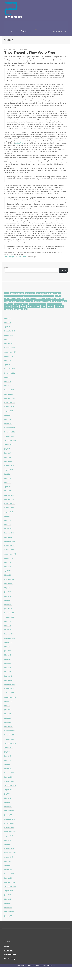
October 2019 (9, 508)
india (46, 298)
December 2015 (9, 638)
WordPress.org (9, 959)
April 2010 (7, 844)
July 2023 (7, 377)
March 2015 (8, 663)
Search (6, 267)
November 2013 (9, 689)
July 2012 (7, 752)
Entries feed (8, 950)
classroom (15, 296)
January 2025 (8, 344)
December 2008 (9, 882)
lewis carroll (23, 301)
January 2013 (8, 726)
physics (17, 304)
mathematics (39, 301)
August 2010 (8, 836)
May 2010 (7, 840)
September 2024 (10, 352)
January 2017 (8, 609)
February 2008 (9, 912)
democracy (49, 296)
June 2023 (7, 381)
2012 (6, 293)
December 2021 (9, 428)
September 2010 (10, 832)
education (8, 298)
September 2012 (10, 743)
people (63, 301)
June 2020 (7, 478)
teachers (50, 306)
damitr (41, 296)
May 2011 (7, 798)
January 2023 (8, 394)
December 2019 (9, 499)
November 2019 (9, 503)
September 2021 (10, 440)
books (58, 293)
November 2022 (9, 402)
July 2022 (7, 415)
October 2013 (9, 693)
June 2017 (7, 592)
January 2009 (8, 878)
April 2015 (7, 659)
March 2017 (8, 604)
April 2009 (7, 865)
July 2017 (7, 588)
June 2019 (7, 520)
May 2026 (7, 323)
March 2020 (8, 491)
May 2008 (7, 899)
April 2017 (7, 600)
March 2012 (8, 769)
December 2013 (9, 684)
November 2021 (9, 432)
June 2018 (7, 562)
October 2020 (9, 466)
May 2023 (7, 386)
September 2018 (10, 554)
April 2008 (7, 903)
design (58, 296)
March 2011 (8, 806)
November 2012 (9, 735)
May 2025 (7, 339)
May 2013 (7, 714)
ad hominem (19, 143)
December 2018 (9, 541)
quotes (7, 306)
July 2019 (7, 516)
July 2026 (7, 318)
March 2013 (8, 722)
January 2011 (8, 815)
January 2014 (8, 680)
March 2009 (8, 870)
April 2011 (7, 802)
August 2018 (8, 558)
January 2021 (8, 461)
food (15, 298)
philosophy (8, 304)
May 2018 (7, 567)
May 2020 (7, 482)
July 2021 (7, 449)
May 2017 (7, 596)
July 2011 (7, 794)
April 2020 (7, 487)
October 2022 (9, 407)
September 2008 (10, 886)
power (32, 304)
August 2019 (8, 512)
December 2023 (9, 369)
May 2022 (7, 419)
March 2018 (8, 575)
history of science (26, 298)
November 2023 (9, 373)
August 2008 (8, 891)
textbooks (8, 309)
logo (31, 301)
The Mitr (23, 49)
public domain (40, 304)
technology (59, 306)
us (25, 309)
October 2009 (9, 849)
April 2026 (7, 327)
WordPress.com (51, 965)
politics (24, 304)
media (48, 301)
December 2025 (9, 331)
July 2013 (7, 705)
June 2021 (7, 453)
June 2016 (7, 621)
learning (14, 301)
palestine (56, 301)
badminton (50, 293)
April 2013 (7, 718)
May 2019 (7, 524)
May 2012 (7, 760)
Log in (6, 946)
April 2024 (7, 365)
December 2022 (9, 398)
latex (7, 301)
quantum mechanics (54, 304)
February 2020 (9, 495)
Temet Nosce (13, 16)
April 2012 (7, 764)
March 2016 (8, 630)
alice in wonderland (17, 293)
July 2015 (7, 647)
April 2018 (7, 571)
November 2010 (9, 823)
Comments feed (10, 955)
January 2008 (8, 916)
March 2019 (8, 529)
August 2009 (8, 857)
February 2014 (9, 676)
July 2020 (7, 474)
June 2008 (7, 895)
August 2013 (8, 701)
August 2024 (8, 356)
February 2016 (9, 634)
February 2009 (9, 874)
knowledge (59, 298)
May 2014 (7, 668)
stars (43, 306)
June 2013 (7, 710)
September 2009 (10, 853)
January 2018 (8, 583)
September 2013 (10, 697)
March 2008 (8, 907)
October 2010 (9, 827)
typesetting (18, 309)
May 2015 (7, 655)
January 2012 (8, 777)
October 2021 (9, 436)
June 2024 (7, 360)
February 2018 (9, 579)
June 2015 (7, 651)
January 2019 (8, 537)
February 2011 (9, 811)
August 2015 (8, 642)
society (36, 306)
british (7, 296)
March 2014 (8, 672)
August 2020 (8, 470)
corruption (33, 296)
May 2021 (7, 457)
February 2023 (9, 390)
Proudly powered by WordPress (25, 965)
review (23, 306)
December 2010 (9, 819)
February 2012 (9, 773)
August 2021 (8, 445)
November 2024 (9, 348)
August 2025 (8, 335)
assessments (30, 293)
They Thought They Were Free (29, 52)
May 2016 (7, 625)
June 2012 (7, 756)
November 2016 (9, 613)
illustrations (38, 298)
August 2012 (8, 748)
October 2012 (9, 739)
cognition (24, 296)
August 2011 (8, 790)
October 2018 (9, 550)
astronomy (40, 293)
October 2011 (9, 781)
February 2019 (9, 533)
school (30, 306)
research (15, 306)
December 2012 (9, 731)
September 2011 (10, 785)
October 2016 (9, 617)
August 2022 (8, 411)
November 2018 (9, 546)
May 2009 (7, 861)
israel (52, 298)
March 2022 (8, 423)
